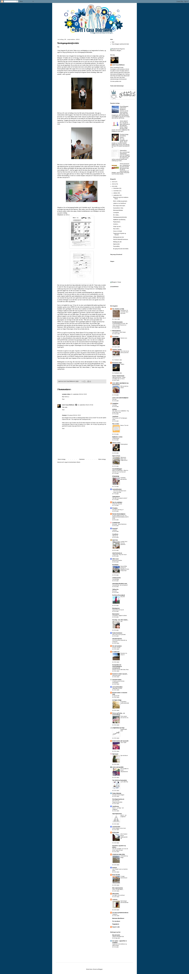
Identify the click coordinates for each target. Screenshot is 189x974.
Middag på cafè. (117, 242)
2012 (113, 186)
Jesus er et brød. (117, 231)
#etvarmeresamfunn (117, 560)
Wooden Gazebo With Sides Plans (120, 669)
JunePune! (115, 416)
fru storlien (115, 336)
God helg (114, 405)
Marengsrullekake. (118, 210)
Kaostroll (114, 528)
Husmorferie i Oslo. (118, 208)
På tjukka (115, 508)
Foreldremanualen (117, 322)
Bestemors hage (117, 362)
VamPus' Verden (116, 349)
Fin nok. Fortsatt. (116, 647)
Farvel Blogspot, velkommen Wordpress (124, 108)
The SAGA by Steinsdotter (119, 780)
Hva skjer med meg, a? (117, 509)
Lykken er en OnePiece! (119, 203)
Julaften (122, 364)
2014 (113, 181)
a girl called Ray (124, 781)
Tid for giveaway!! (124, 163)
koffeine (114, 409)
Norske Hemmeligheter (118, 514)
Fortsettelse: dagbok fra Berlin (119, 615)
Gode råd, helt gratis (117, 503)
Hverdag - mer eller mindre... (120, 620)
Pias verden (115, 424)
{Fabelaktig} (115, 476)
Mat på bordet (116, 935)
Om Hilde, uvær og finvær (118, 895)
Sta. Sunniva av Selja (118, 309)
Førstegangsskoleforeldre (120, 217)
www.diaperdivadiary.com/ (119, 583)
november (116, 190)
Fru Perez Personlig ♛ (118, 595)
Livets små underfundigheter (120, 397)
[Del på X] (86, 381)
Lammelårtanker (117, 489)
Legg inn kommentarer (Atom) (72, 462)
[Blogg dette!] (85, 381)
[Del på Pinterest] (90, 381)
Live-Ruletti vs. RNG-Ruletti (119, 332)
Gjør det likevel (124, 755)
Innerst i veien (116, 442)
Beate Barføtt (116, 875)
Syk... (121, 621)
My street (114, 591)
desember (116, 188)
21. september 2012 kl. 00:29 (79, 394)
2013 (113, 184)
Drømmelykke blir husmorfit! (120, 741)
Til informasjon (115, 438)
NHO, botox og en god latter (119, 634)
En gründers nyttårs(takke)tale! (124, 703)
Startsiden (82, 459)
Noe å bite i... (116, 228)
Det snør (114, 399)
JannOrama (115, 806)
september (116, 195)
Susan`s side (116, 927)
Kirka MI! (122, 596)
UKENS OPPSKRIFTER (118, 936)
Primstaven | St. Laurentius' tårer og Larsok (124, 312)
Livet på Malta (115, 579)
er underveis (115, 651)
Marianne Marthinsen (118, 918)
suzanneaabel (116, 826)
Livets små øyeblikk (118, 767)
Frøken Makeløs (116, 793)
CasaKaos (115, 534)
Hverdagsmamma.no (118, 799)
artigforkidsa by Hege (118, 728)
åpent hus (115, 540)
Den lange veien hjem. (119, 205)
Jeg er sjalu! (123, 742)
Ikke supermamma (117, 888)
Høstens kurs (123, 338)
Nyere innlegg (61, 459)
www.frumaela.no (117, 553)
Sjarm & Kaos (116, 456)
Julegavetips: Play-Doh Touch (119, 554)
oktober (115, 193)
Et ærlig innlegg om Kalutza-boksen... (124, 136)
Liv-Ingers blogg (116, 700)
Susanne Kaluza (116, 679)
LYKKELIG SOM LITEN (118, 854)
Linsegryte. (116, 212)
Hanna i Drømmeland (118, 376)
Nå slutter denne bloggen (118, 794)
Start (113, 42)
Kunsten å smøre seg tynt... (120, 674)
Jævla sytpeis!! (124, 121)
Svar (63, 399)
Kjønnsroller (116, 244)
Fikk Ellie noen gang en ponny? (119, 498)
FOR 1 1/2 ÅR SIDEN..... (118, 889)
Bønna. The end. (124, 425)
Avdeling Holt (116, 522)
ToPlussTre (115, 589)
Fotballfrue (115, 403)
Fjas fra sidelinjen (117, 502)
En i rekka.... (116, 215)
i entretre (114, 899)
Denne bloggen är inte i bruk (119, 828)
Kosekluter (115, 564)
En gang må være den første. (121, 248)
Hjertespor (115, 754)
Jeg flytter (114, 530)
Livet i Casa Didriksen (68, 405)
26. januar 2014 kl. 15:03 (74, 415)
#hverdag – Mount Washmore (119, 524)
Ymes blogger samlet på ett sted (120, 44)
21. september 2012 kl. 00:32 (85, 405)
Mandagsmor (116, 608)
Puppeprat (114, 914)
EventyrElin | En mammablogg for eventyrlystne (117, 666)
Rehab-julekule (124, 444)
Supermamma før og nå (118, 609)
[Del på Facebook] (88, 381)
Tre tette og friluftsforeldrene (120, 912)
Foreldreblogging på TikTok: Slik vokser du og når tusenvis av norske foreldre (120, 325)
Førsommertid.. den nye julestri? (120, 585)
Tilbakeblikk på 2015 (117, 688)
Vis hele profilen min (115, 81)
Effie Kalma (115, 893)
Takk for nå (115, 535)
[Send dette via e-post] (83, 381)
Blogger (100, 969)
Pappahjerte (115, 924)
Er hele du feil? (115, 695)
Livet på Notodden (117, 687)
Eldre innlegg (102, 459)
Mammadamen (116, 330)
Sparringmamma (117, 813)
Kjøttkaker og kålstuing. (119, 219)
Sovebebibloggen (117, 469)
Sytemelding (123, 150)
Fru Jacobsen (116, 921)
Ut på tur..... (116, 224)
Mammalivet (115, 614)
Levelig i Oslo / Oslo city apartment (123, 543)
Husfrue (114, 867)
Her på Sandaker (117, 646)
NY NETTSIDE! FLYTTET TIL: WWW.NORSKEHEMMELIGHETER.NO (120, 517)
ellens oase (115, 559)
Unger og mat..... (117, 226)
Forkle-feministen (117, 633)
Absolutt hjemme (117, 638)
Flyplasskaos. (116, 222)
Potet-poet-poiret (116, 675)
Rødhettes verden (117, 437)
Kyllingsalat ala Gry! (118, 237)
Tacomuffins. (116, 246)
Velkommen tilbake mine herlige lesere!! (123, 459)
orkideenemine (116, 577)
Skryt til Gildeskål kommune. (120, 239)
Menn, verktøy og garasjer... (120, 201)
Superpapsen (116, 496)
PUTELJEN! (115, 832)
